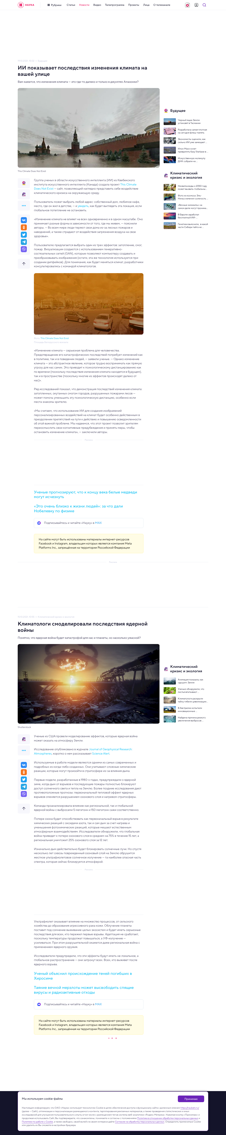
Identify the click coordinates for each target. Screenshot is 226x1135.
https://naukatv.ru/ (190, 1107)
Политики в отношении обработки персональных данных (167, 1118)
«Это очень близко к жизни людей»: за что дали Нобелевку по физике (78, 508)
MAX (98, 523)
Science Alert (100, 753)
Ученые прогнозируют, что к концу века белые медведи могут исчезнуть (85, 494)
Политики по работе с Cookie (37, 1121)
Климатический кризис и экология (56, 616)
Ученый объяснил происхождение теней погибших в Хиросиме (83, 976)
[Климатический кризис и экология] (24, 194)
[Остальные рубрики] (24, 206)
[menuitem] (71, 5)
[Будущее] (24, 183)
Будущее (42, 60)
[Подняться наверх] (24, 264)
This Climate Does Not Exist (55, 338)
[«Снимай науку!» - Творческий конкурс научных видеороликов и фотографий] (187, 5)
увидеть (83, 206)
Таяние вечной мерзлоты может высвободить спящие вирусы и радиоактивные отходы (84, 990)
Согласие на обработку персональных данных (139, 1121)
